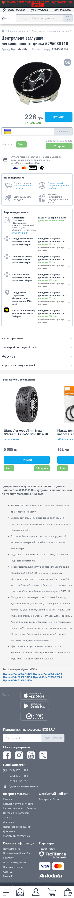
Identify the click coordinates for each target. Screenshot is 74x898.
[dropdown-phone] (8, 131)
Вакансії (7, 876)
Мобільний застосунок (16, 836)
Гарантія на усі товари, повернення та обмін (58, 185)
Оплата (7, 817)
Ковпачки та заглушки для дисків (50, 31)
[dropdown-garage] (20, 892)
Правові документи (14, 862)
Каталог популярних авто (18, 803)
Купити (58, 117)
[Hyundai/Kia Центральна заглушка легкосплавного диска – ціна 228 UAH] (37, 83)
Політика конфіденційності (18, 853)
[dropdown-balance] (68, 892)
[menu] (6, 892)
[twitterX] (43, 755)
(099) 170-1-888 (18, 775)
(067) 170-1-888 (18, 770)
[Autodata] (52, 876)
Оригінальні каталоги (16, 813)
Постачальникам (13, 867)
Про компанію (11, 848)
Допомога (9, 831)
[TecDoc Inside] (52, 854)
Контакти (8, 858)
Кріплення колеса (18, 31)
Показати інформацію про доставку (51, 249)
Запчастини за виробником (19, 808)
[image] (27, 404)
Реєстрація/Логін (49, 799)
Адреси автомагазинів (23, 786)
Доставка (8, 822)
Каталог (7, 799)
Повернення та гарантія (17, 826)
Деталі (37, 5)
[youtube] (31, 755)
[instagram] (19, 755)
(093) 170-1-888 (18, 781)
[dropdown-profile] (36, 892)
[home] (3, 30)
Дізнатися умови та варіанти (23, 186)
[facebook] (7, 755)
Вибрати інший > (21, 232)
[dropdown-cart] (52, 892)
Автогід (7, 871)
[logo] (9, 18)
